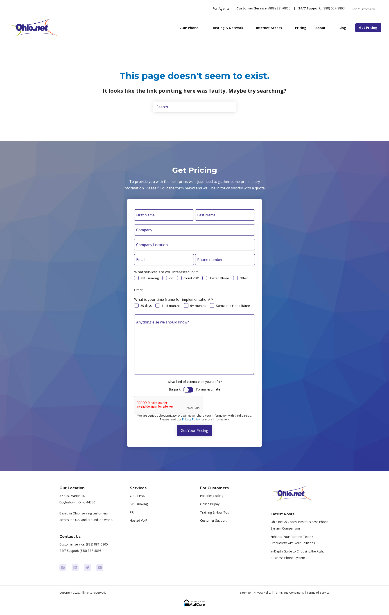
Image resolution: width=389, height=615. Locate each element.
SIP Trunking (149, 278)
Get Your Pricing (194, 430)
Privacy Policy (191, 419)
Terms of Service (318, 592)
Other (244, 278)
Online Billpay (209, 504)
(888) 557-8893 (334, 8)
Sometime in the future (233, 305)
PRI (171, 278)
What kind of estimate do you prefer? (194, 381)
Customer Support (213, 520)
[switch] (188, 390)
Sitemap (245, 592)
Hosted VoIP (138, 520)
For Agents (221, 8)
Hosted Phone (219, 278)
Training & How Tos (214, 512)
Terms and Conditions (289, 592)
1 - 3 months (171, 305)
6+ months (198, 305)
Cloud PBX (191, 278)
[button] (204, 8)
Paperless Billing (211, 496)
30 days (146, 305)
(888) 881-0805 (279, 8)
